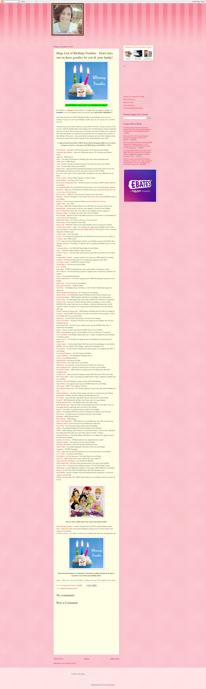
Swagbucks (60, 449)
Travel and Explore (129, 105)
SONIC (58, 430)
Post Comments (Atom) (69, 663)
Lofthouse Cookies (62, 533)
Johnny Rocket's (61, 344)
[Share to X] (92, 585)
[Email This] (87, 585)
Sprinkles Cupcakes (62, 442)
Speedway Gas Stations (63, 440)
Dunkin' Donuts (61, 295)
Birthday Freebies (72, 588)
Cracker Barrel (61, 264)
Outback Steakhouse (62, 393)
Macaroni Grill (61, 360)
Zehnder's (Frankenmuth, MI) (65, 477)
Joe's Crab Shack (61, 335)
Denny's (58, 276)
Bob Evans (59, 206)
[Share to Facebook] (94, 585)
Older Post (114, 658)
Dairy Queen (60, 269)
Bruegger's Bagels (62, 213)
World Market (60, 472)
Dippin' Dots (60, 283)
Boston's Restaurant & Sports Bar (66, 211)
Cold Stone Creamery (63, 262)
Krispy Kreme (60, 349)
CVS (58, 267)
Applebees (59, 157)
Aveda (58, 164)
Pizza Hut (59, 400)
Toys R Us (59, 458)
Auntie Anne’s (60, 161)
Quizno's (59, 409)
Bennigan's (59, 197)
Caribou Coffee (61, 234)
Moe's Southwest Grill (63, 367)
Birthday (63, 588)
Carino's (59, 236)
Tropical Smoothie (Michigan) (65, 461)
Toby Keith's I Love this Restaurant (67, 456)
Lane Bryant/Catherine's (63, 353)
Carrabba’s (59, 239)
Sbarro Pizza (60, 426)
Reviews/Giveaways (129, 99)
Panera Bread (60, 395)
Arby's (58, 159)
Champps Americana (62, 243)
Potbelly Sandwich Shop (63, 402)
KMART (59, 346)
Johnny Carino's (61, 339)
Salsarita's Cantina (62, 423)
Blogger (112, 685)
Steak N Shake (60, 447)
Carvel (58, 241)
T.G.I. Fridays (60, 454)
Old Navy (59, 381)
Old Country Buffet (62, 377)
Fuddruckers (60, 318)
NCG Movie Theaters (63, 370)
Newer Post (58, 658)
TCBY (58, 451)
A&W (58, 166)
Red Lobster (60, 414)
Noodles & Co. (61, 374)
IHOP (58, 332)
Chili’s (58, 250)
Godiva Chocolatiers (62, 320)
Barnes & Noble (61, 178)
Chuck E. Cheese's (62, 253)
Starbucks (59, 444)
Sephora (58, 428)
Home (86, 658)
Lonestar (59, 358)
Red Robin (59, 416)
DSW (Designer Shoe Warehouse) (66, 292)
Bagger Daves (60, 169)
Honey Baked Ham (62, 325)
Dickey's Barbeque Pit (63, 278)
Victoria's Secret (61, 465)
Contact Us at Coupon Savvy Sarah (133, 96)
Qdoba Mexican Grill (62, 405)
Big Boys (59, 201)
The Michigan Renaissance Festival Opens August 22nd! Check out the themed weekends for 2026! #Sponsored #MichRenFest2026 (137, 129)
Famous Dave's (61, 299)
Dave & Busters (61, 271)
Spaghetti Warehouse (62, 435)
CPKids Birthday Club (91, 229)
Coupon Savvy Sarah (69, 585)
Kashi (58, 529)
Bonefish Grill (60, 208)
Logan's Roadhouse (62, 356)
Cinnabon (59, 260)
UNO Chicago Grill (62, 463)
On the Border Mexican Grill (65, 388)
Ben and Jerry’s (61, 194)
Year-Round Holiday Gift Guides (133, 108)
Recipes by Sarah (128, 102)
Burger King (60, 225)
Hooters (58, 330)
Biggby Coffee (60, 204)
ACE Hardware (61, 150)
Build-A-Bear (60, 222)
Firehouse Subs (61, 302)
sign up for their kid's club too (95, 201)
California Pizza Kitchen (63, 227)
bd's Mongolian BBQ (63, 187)
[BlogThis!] (90, 585)
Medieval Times (61, 363)
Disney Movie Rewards (63, 285)
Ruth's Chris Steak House (64, 421)
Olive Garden (60, 386)
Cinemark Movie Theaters (64, 257)
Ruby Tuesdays (61, 419)
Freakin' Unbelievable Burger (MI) (67, 311)
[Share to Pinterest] (96, 585)
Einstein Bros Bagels (63, 297)
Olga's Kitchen (60, 384)
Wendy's (59, 470)
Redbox (58, 412)
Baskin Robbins (61, 180)
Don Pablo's (60, 288)
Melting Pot (60, 365)
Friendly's (59, 313)
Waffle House (60, 468)
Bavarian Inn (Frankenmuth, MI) (66, 183)
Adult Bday (62, 379)
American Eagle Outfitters (64, 152)
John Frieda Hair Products (64, 526)
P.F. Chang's (60, 398)
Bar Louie (59, 173)
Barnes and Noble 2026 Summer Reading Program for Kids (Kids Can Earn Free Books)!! (135, 137)
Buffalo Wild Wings (62, 220)
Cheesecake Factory (62, 248)
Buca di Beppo (61, 215)
